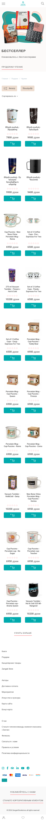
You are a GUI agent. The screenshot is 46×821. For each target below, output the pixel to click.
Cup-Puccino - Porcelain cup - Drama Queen (12, 603)
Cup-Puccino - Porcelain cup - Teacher (33, 551)
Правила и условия (10, 747)
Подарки (14, 79)
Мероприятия (8, 692)
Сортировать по (9, 96)
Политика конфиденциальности (15, 753)
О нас (4, 721)
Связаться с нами (9, 741)
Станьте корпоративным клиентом (23, 800)
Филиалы (6, 736)
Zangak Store (7, 669)
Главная (5, 79)
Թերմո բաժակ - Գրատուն (34, 178)
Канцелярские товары (11, 663)
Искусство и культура (11, 698)
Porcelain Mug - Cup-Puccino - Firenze (33, 393)
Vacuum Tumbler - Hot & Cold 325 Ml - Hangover (34, 603)
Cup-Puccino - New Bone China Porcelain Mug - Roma (12, 235)
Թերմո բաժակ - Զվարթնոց (12, 128)
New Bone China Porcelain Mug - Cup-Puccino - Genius (34, 497)
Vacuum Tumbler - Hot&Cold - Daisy (12, 495)
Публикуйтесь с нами (23, 792)
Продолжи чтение (12, 67)
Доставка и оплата (10, 686)
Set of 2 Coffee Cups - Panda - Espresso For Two (33, 289)
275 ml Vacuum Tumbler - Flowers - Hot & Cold (12, 289)
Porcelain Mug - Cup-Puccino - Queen (12, 393)
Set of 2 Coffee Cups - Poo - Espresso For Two (33, 234)
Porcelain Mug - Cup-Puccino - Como (33, 445)
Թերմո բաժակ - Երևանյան (34, 128)
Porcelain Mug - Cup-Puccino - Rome (12, 445)
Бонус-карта (7, 709)
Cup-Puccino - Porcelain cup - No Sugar (12, 551)
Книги (4, 651)
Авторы (5, 680)
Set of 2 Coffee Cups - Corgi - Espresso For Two (12, 341)
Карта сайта (7, 704)
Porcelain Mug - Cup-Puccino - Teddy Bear (33, 341)
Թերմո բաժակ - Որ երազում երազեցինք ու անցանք (12, 180)
